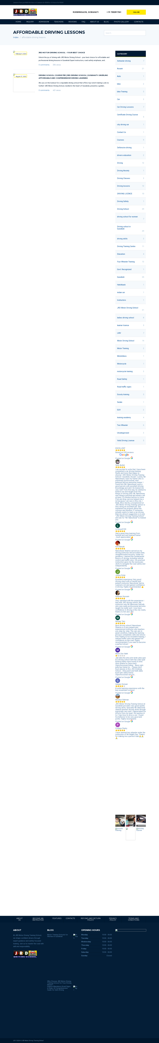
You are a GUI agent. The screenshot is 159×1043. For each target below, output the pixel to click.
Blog (106, 22)
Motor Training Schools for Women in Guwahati (57, 935)
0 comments (44, 65)
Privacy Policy (113, 919)
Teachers (58, 22)
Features (56, 918)
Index (16, 37)
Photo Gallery (121, 22)
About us (94, 22)
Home (18, 22)
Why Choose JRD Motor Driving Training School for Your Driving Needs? (59, 983)
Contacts (138, 22)
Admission (44, 22)
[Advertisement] (130, 777)
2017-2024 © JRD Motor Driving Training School (28, 1040)
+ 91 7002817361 (114, 12)
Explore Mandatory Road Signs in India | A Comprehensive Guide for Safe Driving (59, 988)
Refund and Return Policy (91, 919)
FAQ (83, 22)
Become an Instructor (38, 919)
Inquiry (30, 22)
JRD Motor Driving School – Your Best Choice (62, 53)
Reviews (72, 22)
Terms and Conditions (133, 919)
